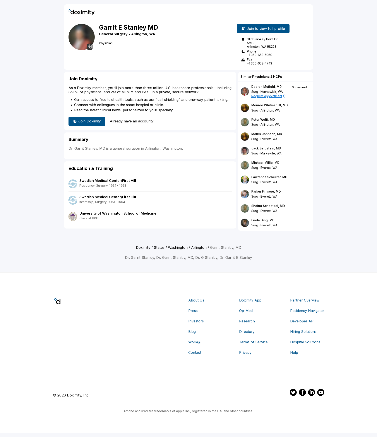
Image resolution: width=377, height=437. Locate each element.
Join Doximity (89, 121)
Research (247, 321)
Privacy (245, 352)
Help (294, 352)
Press (193, 310)
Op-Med (246, 310)
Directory (247, 331)
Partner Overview (304, 300)
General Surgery (113, 34)
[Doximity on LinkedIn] (311, 393)
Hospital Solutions (305, 342)
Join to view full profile (266, 28)
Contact (194, 352)
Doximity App (250, 300)
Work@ (194, 342)
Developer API (302, 321)
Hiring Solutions (303, 331)
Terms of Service (253, 342)
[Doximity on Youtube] (320, 393)
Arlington (139, 34)
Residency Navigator (307, 310)
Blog (192, 331)
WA (152, 34)
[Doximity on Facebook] (302, 393)
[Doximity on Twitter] (293, 393)
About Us (196, 300)
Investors (196, 321)
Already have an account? (132, 121)
